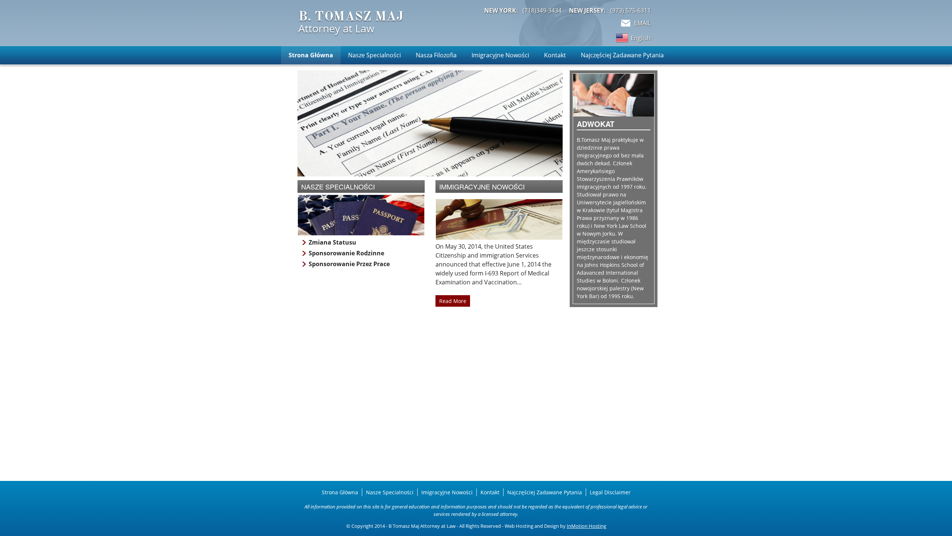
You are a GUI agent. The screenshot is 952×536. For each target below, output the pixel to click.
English (641, 38)
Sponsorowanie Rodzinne (346, 253)
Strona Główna (311, 55)
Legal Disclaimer (610, 492)
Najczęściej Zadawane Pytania (622, 55)
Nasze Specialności (374, 55)
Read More (452, 300)
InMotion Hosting (586, 526)
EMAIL (642, 23)
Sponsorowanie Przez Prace (349, 264)
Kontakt (555, 55)
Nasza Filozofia (436, 55)
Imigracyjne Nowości (500, 55)
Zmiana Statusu (332, 242)
